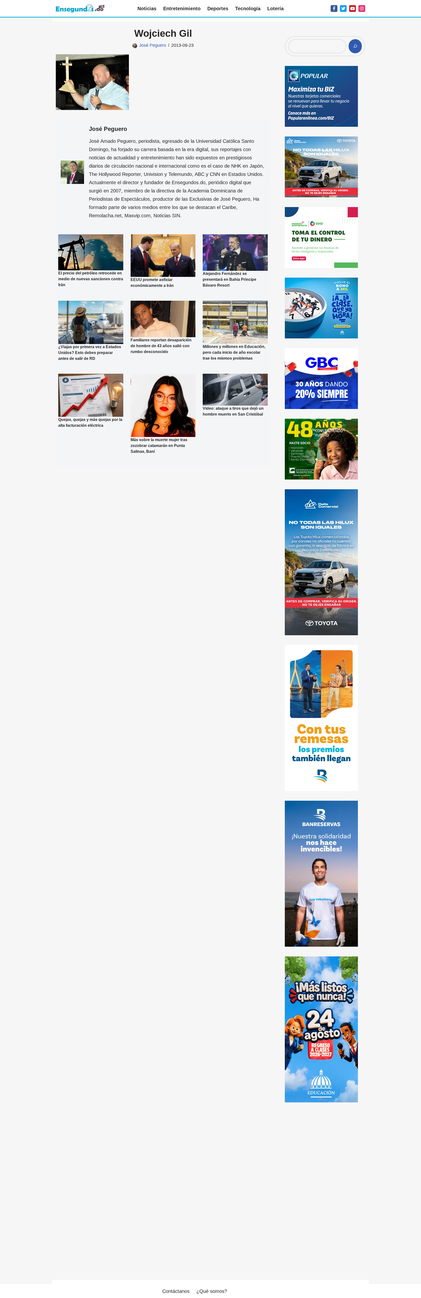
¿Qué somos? (211, 1291)
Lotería (275, 8)
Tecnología (247, 8)
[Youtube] (352, 8)
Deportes (217, 8)
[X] (343, 8)
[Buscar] (355, 46)
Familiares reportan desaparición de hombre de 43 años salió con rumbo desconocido (161, 346)
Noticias (146, 8)
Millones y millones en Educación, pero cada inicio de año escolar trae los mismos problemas (234, 352)
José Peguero (152, 45)
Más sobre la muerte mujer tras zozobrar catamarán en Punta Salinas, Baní (159, 446)
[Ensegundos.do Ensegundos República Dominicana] (80, 8)
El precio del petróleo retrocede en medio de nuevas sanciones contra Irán (90, 279)
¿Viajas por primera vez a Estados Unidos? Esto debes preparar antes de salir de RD (89, 352)
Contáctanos (176, 1291)
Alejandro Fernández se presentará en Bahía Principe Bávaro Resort (229, 279)
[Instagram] (361, 8)
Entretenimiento (182, 8)
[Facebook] (334, 8)
